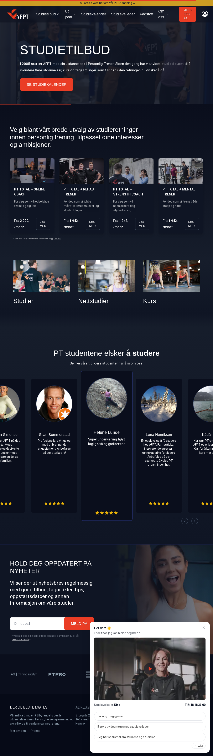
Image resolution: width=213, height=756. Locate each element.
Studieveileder (123, 14)
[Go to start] (18, 14)
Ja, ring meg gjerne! (110, 716)
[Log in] (205, 13)
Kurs (149, 300)
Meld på (79, 624)
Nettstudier (93, 300)
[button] (184, 521)
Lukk (200, 745)
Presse (35, 730)
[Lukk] (204, 627)
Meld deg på (187, 14)
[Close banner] (80, 3)
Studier (23, 300)
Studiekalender (93, 14)
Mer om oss (18, 730)
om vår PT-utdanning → (110, 3)
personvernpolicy (21, 639)
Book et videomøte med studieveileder (123, 726)
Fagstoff (146, 14)
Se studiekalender (47, 84)
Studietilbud (65, 50)
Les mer (43, 224)
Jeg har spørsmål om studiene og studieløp (126, 737)
